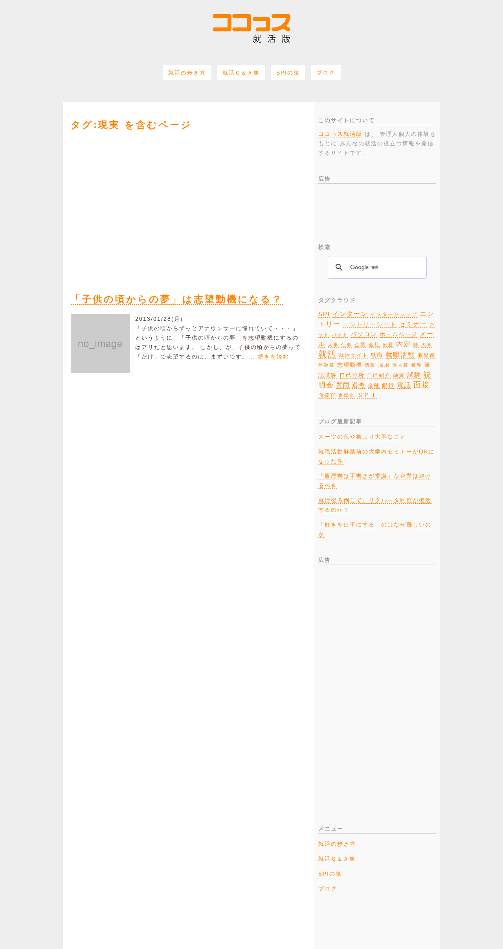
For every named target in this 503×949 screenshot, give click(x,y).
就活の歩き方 (187, 72)
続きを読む (273, 356)
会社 (374, 344)
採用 (384, 365)
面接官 (327, 395)
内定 (403, 344)
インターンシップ (393, 314)
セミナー (413, 323)
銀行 (388, 385)
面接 (421, 384)
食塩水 (346, 395)
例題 (388, 344)
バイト (340, 334)
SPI (324, 314)
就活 (327, 353)
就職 (377, 355)
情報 (370, 365)
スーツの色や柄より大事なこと (362, 436)
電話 (404, 384)
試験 (414, 374)
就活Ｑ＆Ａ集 (241, 72)
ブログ (325, 72)
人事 (333, 344)
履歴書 (426, 355)
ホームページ (398, 334)
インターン (350, 314)
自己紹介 (379, 375)
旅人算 (400, 365)
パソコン (364, 334)
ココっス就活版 (340, 134)
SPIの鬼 (288, 72)
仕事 (346, 344)
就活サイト (353, 355)
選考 (358, 385)
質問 (343, 385)
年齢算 (326, 365)
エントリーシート (370, 324)
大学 (426, 344)
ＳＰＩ (367, 395)
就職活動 (400, 354)
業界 (416, 365)
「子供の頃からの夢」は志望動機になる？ (177, 299)
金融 (374, 385)
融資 (399, 375)
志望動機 (349, 365)
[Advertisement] (189, 206)
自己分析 (352, 375)
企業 (360, 344)
